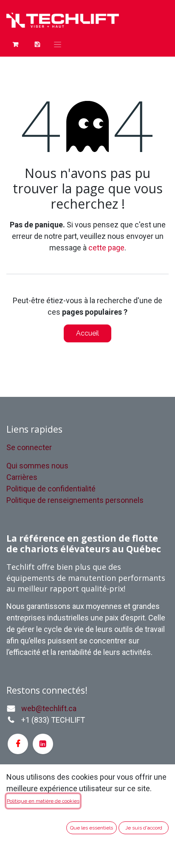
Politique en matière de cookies (43, 801)
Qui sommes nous (37, 465)
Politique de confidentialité (51, 488)
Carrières (21, 477)
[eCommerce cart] (37, 44)
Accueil (87, 333)
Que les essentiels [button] (91, 828)
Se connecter (29, 447)
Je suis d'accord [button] (143, 828)
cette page (106, 247)
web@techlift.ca (48, 708)
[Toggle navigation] (57, 44)
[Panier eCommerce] (15, 44)
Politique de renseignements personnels (75, 500)
